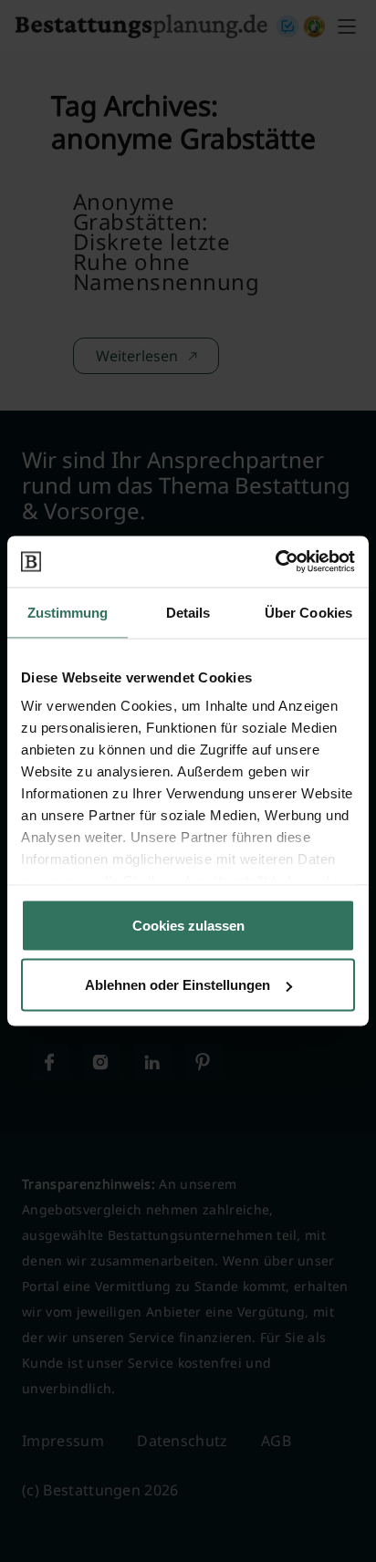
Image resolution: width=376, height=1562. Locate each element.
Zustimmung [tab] (68, 612)
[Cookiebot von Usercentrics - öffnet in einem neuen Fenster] (275, 562)
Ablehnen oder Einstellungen (177, 985)
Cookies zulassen (188, 924)
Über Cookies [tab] (308, 612)
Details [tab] (188, 612)
